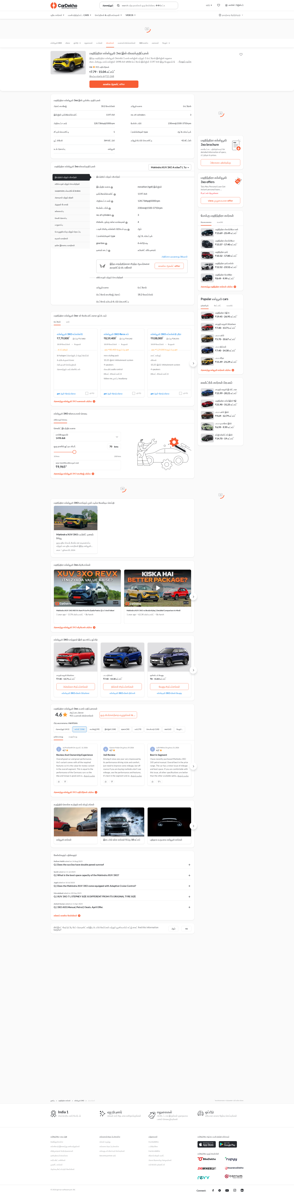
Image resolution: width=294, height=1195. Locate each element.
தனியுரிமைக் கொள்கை (59, 1155)
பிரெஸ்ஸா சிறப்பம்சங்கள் (75, 686)
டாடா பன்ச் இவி (222, 412)
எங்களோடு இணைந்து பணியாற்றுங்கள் (65, 1146)
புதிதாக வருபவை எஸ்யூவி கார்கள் (166, 839)
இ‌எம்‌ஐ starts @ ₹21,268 (101, 76)
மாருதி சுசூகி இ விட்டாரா (226, 389)
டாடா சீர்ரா (219, 358)
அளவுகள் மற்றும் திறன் (64, 197)
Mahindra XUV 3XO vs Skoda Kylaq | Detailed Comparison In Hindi (153, 610)
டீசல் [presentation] (68, 322)
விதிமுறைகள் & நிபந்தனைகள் (62, 1151)
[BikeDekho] (207, 1159)
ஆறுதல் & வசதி (61, 204)
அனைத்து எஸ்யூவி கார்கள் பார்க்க (216, 370)
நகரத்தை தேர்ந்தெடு (231, 15)
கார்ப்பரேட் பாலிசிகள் (58, 1160)
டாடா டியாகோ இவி (223, 423)
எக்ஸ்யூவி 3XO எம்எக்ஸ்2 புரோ (166, 334)
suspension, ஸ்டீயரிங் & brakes (68, 191)
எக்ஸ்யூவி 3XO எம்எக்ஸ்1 (70, 334)
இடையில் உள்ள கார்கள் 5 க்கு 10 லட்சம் (121, 839)
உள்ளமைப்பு (59, 211)
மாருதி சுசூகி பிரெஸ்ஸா (65, 675)
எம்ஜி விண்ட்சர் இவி (223, 434)
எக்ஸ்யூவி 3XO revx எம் (116, 334)
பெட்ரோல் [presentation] (57, 322)
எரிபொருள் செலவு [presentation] (60, 420)
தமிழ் (208, 5)
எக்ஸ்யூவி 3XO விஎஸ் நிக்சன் (122, 693)
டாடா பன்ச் (219, 335)
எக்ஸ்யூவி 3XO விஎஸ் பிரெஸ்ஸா (75, 693)
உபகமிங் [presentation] (220, 222)
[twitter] (219, 1190)
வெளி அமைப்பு (61, 218)
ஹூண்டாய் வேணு (157, 675)
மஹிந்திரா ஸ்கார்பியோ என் (226, 229)
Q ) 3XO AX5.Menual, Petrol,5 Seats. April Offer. (78, 907)
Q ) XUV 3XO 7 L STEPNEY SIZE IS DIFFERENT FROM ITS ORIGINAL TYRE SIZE (95, 896)
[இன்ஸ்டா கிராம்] (234, 1190)
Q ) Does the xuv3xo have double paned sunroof (79, 864)
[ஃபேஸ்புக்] (213, 1190)
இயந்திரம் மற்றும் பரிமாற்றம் (66, 177)
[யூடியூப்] (227, 1190)
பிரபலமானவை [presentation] (206, 222)
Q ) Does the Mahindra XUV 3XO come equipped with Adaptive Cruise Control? (95, 885)
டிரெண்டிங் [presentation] (205, 305)
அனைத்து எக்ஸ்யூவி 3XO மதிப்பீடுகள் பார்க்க (74, 792)
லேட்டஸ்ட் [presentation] (217, 305)
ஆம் (173, 928)
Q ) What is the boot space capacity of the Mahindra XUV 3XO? (86, 875)
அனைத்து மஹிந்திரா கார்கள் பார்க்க (217, 286)
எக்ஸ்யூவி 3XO (56, 43)
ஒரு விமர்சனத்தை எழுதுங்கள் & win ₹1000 (118, 715)
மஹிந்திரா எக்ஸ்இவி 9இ (225, 400)
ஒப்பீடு (92, 393)
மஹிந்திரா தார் (221, 252)
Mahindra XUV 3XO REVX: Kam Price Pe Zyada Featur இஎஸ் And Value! (85, 610)
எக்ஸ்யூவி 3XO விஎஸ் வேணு (169, 693)
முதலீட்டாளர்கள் (57, 1164)
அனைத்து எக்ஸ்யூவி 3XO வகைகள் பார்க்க (73, 401)
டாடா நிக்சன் (108, 675)
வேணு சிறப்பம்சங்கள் (169, 686)
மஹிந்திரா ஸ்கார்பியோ (225, 240)
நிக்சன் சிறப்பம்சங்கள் (122, 686)
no (186, 928)
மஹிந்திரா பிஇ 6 (222, 312)
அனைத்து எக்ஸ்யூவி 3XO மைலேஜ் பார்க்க (72, 473)
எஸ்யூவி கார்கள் (64, 839)
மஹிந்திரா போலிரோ (223, 274)
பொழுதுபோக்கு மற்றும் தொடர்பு (68, 231)
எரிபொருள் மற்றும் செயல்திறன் (67, 184)
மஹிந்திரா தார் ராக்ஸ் (224, 263)
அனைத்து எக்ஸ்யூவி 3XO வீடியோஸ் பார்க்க (73, 627)
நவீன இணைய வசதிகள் (65, 245)
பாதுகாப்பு (59, 225)
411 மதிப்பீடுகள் (102, 67)
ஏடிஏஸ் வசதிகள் (61, 238)
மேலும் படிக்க (185, 61)
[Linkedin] (242, 1190)
